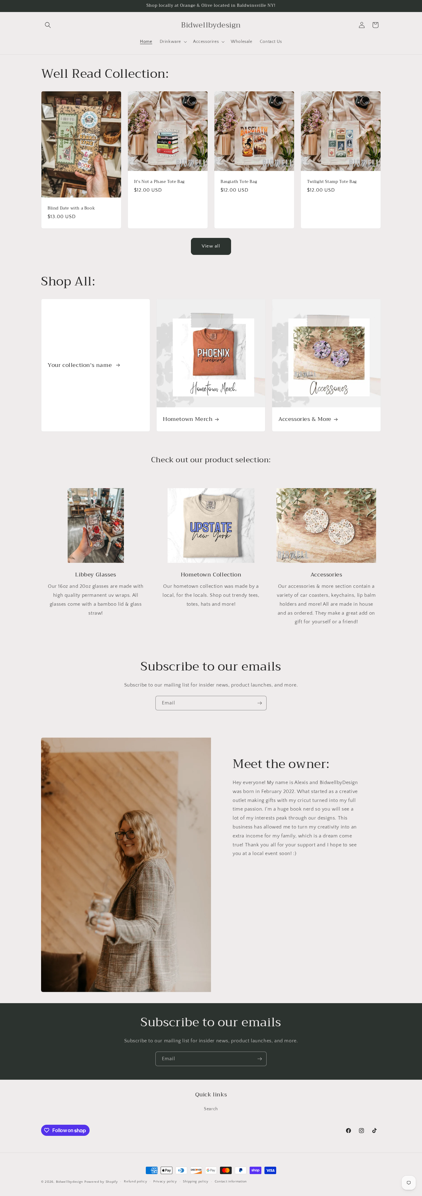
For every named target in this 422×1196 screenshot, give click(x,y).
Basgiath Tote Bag (239, 182)
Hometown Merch (188, 419)
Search (211, 1109)
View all (211, 246)
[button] (48, 25)
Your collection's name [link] (81, 365)
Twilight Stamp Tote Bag (332, 182)
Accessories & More (304, 419)
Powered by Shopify (101, 1182)
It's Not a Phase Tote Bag (159, 182)
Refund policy (135, 1181)
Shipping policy (196, 1181)
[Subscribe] (259, 703)
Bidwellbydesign (69, 1182)
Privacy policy (165, 1181)
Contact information (231, 1181)
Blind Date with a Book (71, 208)
